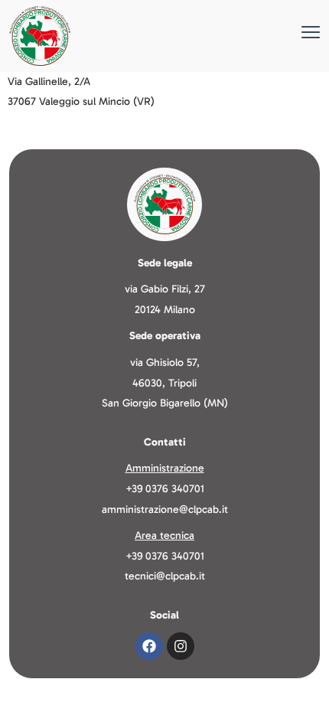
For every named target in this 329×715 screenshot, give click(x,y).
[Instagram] (180, 646)
